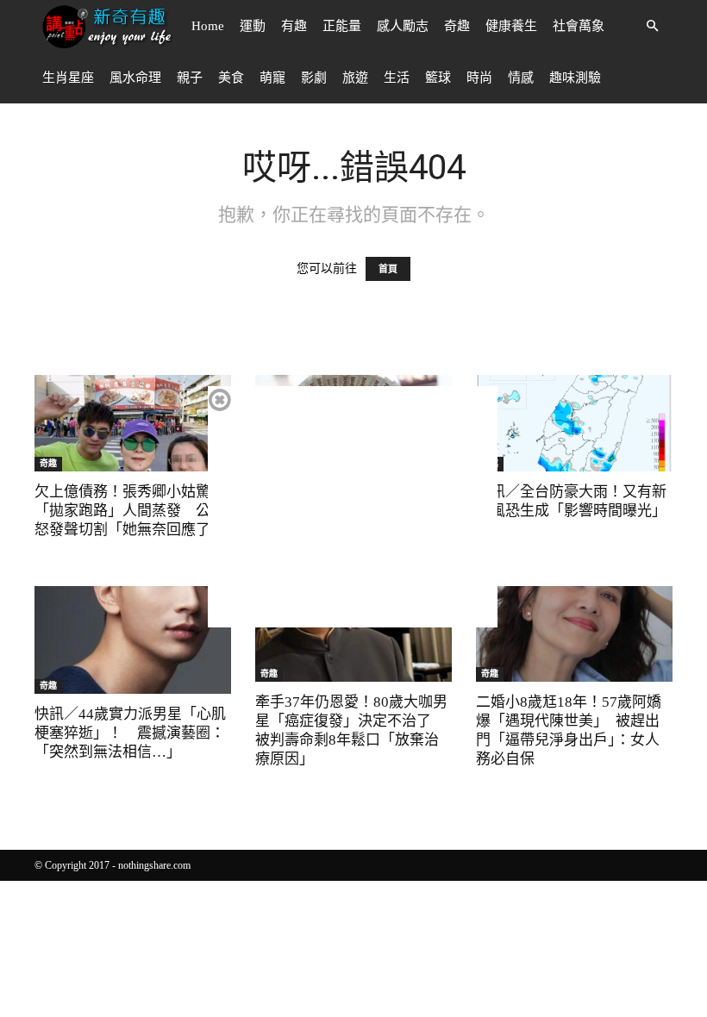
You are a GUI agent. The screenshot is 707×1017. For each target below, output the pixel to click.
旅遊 (355, 77)
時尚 (479, 77)
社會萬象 (578, 26)
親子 (190, 77)
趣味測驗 (575, 77)
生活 (397, 77)
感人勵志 (403, 26)
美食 (231, 77)
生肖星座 (68, 77)
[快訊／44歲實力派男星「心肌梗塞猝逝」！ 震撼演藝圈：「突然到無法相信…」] (132, 640)
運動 (253, 26)
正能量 (341, 26)
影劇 (314, 77)
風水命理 (135, 77)
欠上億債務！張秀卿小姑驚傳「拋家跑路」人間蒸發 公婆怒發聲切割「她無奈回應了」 (129, 511)
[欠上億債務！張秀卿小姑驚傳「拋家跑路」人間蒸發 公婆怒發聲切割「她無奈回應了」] (132, 423)
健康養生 (511, 26)
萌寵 (272, 77)
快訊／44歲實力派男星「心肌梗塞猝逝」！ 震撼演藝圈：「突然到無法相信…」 (130, 733)
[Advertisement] (352, 506)
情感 (521, 77)
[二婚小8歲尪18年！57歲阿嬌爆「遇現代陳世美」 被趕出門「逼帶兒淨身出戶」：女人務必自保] (574, 634)
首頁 (388, 269)
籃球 (438, 77)
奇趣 (457, 26)
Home (207, 26)
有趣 (294, 26)
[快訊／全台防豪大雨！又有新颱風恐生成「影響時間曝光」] (574, 423)
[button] (652, 26)
